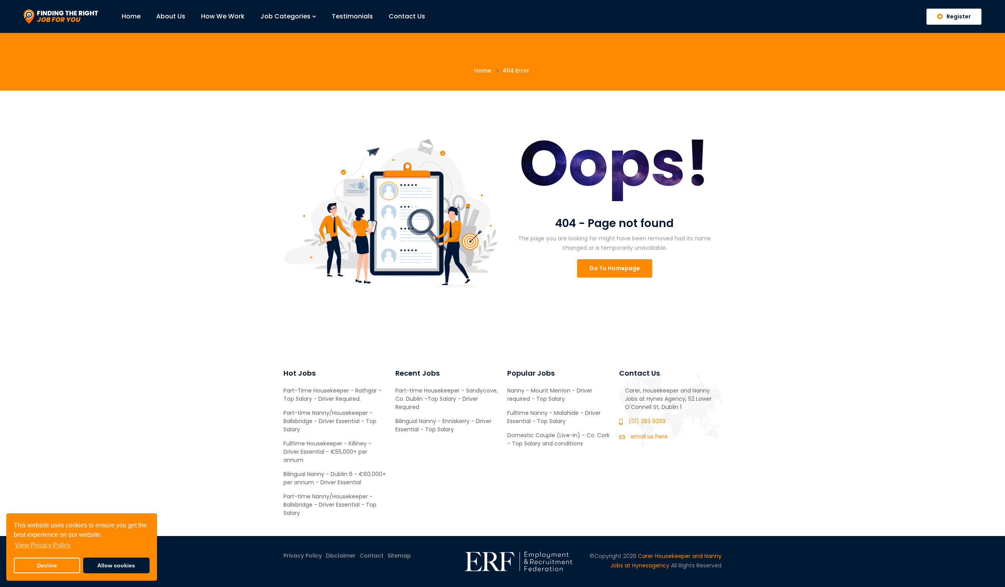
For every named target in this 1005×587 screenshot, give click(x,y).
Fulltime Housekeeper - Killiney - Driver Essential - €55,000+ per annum (327, 452)
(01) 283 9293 (647, 421)
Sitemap (399, 556)
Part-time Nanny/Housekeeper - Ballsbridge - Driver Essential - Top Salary (329, 421)
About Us (170, 16)
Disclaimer (341, 556)
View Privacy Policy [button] (42, 545)
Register (959, 16)
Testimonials (352, 16)
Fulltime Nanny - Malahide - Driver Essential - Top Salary (554, 417)
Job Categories (285, 16)
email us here (649, 436)
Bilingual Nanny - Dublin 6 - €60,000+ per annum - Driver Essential (334, 478)
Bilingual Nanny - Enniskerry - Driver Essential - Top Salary (443, 425)
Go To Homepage (614, 268)
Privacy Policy (302, 556)
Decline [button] (47, 565)
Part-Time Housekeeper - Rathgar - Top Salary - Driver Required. (332, 395)
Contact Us (407, 16)
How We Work (223, 16)
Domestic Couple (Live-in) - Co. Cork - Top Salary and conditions (558, 439)
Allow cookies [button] (116, 565)
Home (131, 16)
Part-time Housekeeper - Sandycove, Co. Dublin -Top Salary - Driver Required (446, 399)
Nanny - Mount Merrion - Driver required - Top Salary (549, 395)
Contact (372, 556)
